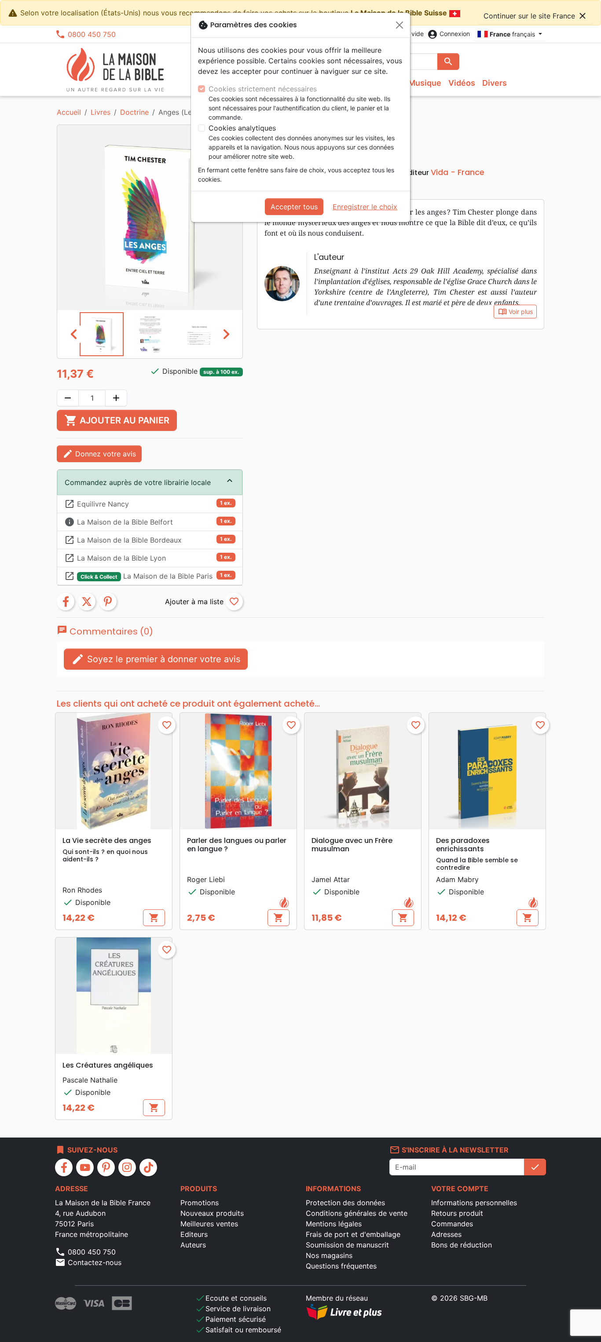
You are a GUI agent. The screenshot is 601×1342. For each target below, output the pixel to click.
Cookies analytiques (242, 128)
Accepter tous (294, 206)
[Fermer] (399, 25)
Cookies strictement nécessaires (263, 88)
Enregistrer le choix (365, 206)
